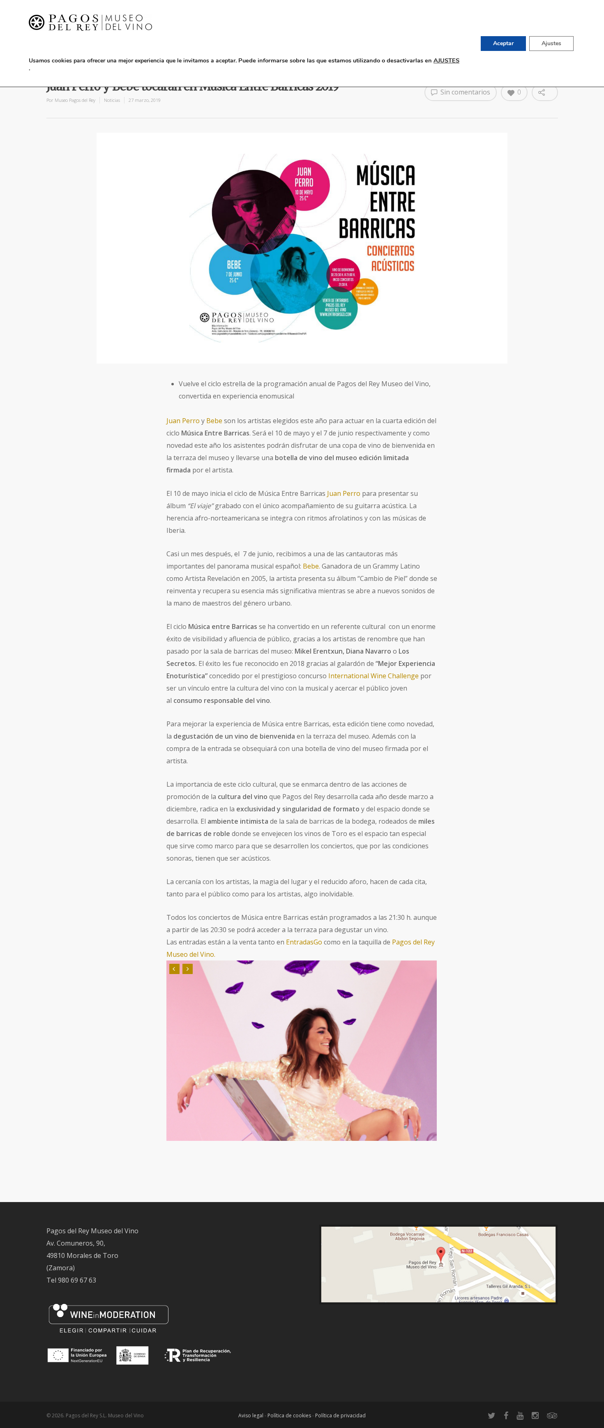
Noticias (112, 100)
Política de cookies (289, 1415)
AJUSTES (446, 60)
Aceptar (503, 43)
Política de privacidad (340, 1415)
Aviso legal (250, 1415)
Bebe (215, 420)
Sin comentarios (464, 92)
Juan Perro (183, 420)
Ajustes (551, 43)
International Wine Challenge (374, 675)
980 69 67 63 (77, 1280)
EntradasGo (304, 942)
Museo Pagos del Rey (75, 100)
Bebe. (311, 566)
